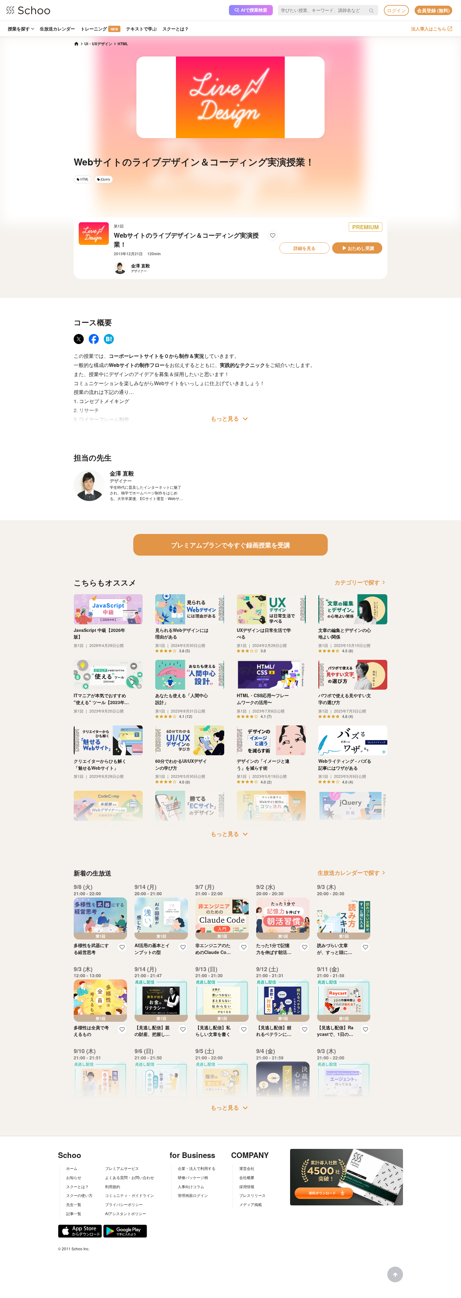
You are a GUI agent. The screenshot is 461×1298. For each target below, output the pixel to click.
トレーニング (99, 28)
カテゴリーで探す (361, 582)
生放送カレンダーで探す (352, 873)
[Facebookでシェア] (94, 339)
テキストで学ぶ (141, 28)
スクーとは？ (175, 28)
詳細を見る (304, 248)
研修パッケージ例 (193, 1177)
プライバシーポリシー (124, 1204)
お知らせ (73, 1177)
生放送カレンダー (57, 28)
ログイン (396, 10)
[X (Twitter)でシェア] (79, 339)
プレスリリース (252, 1195)
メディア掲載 (250, 1204)
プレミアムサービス (122, 1168)
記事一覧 (73, 1213)
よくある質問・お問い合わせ (129, 1177)
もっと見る (230, 419)
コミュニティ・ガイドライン (129, 1195)
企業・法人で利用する (196, 1168)
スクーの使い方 (79, 1195)
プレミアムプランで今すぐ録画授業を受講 (230, 544)
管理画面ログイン (193, 1195)
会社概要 (246, 1177)
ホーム (71, 1168)
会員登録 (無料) (433, 10)
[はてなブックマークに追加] (109, 339)
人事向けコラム (191, 1186)
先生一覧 (73, 1204)
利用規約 (112, 1186)
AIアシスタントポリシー (125, 1213)
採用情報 (246, 1186)
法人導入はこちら (428, 28)
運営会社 (246, 1168)
